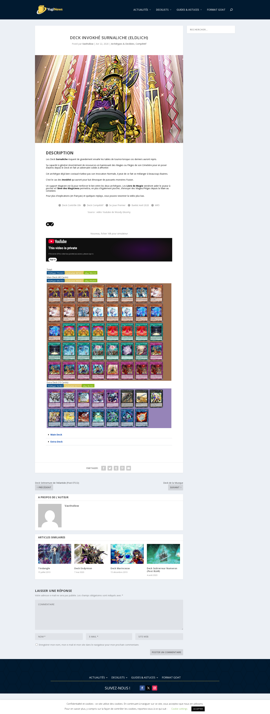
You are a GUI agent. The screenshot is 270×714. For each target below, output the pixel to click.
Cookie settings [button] (179, 708)
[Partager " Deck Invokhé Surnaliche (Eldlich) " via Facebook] (103, 468)
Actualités (140, 9)
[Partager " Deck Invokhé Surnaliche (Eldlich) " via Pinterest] (122, 468)
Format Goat (216, 9)
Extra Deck (56, 441)
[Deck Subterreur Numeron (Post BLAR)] (163, 554)
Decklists (162, 9)
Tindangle (44, 568)
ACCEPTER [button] (198, 708)
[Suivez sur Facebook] (142, 688)
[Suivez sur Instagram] (154, 688)
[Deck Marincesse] (127, 554)
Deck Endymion (83, 568)
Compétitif (141, 43)
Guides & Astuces (188, 9)
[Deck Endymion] (91, 554)
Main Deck (56, 434)
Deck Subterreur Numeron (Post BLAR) (162, 570)
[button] (109, 434)
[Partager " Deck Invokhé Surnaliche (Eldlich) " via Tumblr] (116, 468)
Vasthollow (87, 43)
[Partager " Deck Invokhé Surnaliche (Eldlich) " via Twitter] (110, 468)
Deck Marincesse (120, 568)
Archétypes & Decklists (122, 43)
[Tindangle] (54, 554)
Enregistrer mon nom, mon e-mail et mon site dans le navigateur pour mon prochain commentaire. (89, 644)
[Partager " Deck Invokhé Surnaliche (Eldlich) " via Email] (128, 468)
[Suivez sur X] (148, 688)
